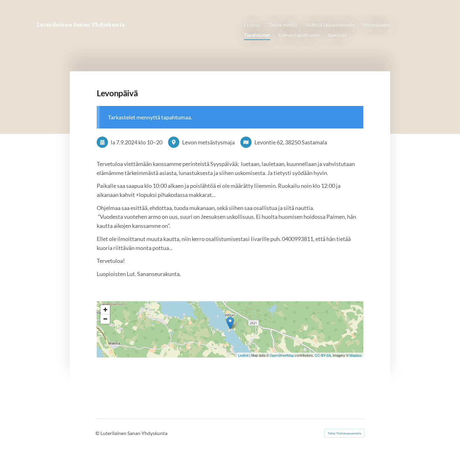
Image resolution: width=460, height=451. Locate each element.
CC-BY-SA (323, 355)
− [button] (105, 319)
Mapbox (356, 355)
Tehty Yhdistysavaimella (344, 433)
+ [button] (105, 309)
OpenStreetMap (282, 355)
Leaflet (243, 355)
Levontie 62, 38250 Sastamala (290, 142)
